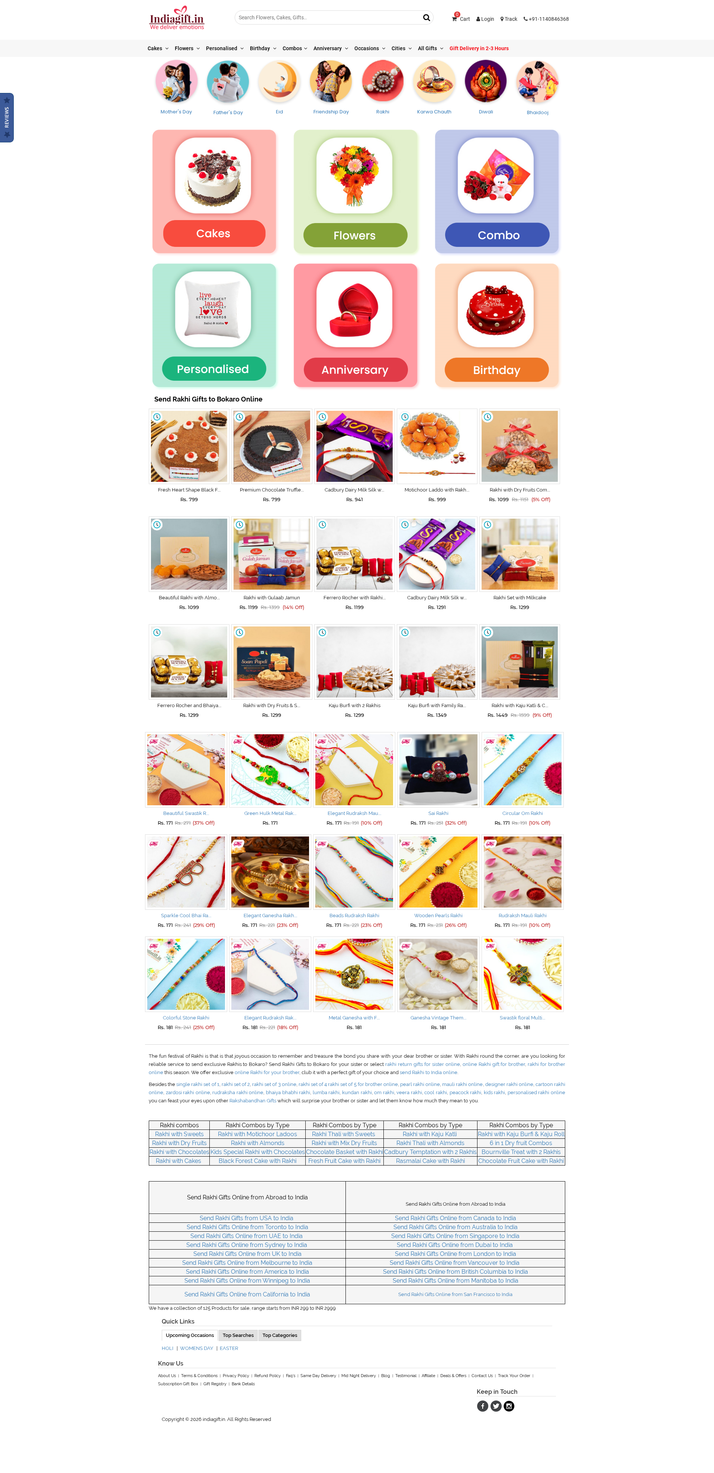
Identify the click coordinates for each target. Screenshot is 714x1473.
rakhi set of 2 (236, 1084)
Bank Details (243, 1384)
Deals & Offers (453, 1375)
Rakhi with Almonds (257, 1143)
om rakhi (384, 1092)
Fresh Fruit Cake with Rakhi (344, 1160)
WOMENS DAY (196, 1348)
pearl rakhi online (420, 1084)
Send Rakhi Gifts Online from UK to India (247, 1253)
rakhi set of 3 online (274, 1084)
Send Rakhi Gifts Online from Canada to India (455, 1218)
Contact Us (482, 1375)
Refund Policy (267, 1375)
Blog (385, 1375)
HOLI (167, 1348)
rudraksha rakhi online (237, 1092)
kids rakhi (494, 1092)
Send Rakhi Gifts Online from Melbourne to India (247, 1262)
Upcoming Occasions (190, 1335)
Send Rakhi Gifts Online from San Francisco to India (455, 1294)
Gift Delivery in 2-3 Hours (479, 48)
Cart (463, 19)
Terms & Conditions (199, 1375)
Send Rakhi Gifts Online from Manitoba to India (455, 1280)
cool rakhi (435, 1092)
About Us (167, 1375)
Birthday (260, 48)
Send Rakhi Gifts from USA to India (247, 1218)
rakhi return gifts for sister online (422, 1064)
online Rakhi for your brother (267, 1072)
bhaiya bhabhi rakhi (288, 1092)
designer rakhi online (509, 1084)
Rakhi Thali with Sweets (343, 1134)
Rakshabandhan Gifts (252, 1100)
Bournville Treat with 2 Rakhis (521, 1151)
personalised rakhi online (536, 1092)
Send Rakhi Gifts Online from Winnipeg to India (247, 1280)
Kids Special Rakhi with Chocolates (257, 1151)
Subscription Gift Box (178, 1384)
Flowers (184, 48)
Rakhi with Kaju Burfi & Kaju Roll (521, 1134)
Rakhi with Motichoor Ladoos (257, 1134)
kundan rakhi (357, 1092)
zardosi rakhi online (188, 1092)
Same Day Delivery (318, 1375)
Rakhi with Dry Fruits (179, 1143)
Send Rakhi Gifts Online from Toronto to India (247, 1227)
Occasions (367, 48)
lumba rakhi (326, 1092)
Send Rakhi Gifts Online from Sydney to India (247, 1244)
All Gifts (428, 48)
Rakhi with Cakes (179, 1160)
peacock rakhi (466, 1092)
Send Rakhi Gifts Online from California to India (247, 1294)
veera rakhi (409, 1092)
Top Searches (238, 1335)
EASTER (229, 1348)
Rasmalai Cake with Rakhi (430, 1160)
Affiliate (428, 1375)
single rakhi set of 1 (197, 1084)
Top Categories (280, 1335)
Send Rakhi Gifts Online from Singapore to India (455, 1236)
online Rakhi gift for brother (494, 1064)
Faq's (290, 1375)
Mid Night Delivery (358, 1375)
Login (487, 19)
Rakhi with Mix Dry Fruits (344, 1143)
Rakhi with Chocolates (179, 1151)
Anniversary (328, 48)
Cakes (155, 48)
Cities (399, 48)
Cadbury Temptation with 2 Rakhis (430, 1151)
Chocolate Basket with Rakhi (344, 1151)
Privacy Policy (236, 1375)
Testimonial (405, 1375)
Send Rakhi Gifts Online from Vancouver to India (455, 1262)
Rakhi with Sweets (179, 1134)
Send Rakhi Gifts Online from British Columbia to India (455, 1271)
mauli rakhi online (462, 1084)
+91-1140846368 (548, 19)
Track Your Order (514, 1375)
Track (510, 19)
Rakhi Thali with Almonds (430, 1143)
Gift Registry (214, 1384)
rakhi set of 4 (313, 1084)
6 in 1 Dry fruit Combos (521, 1143)
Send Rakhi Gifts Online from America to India (247, 1271)
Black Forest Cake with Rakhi (257, 1160)
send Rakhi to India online (428, 1072)
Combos (292, 48)
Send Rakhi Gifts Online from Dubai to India (455, 1244)
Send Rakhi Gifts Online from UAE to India (247, 1236)
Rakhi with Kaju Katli (430, 1134)
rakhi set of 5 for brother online (363, 1084)
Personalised (222, 48)
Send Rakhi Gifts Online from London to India (455, 1253)
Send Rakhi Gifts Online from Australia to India (455, 1227)
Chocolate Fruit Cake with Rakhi (521, 1160)
